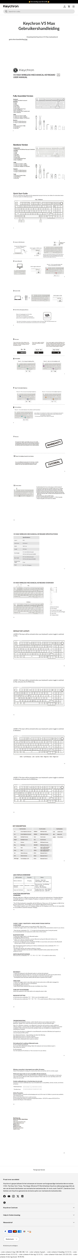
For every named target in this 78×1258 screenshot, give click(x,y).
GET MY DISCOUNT (18, 647)
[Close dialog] (75, 606)
